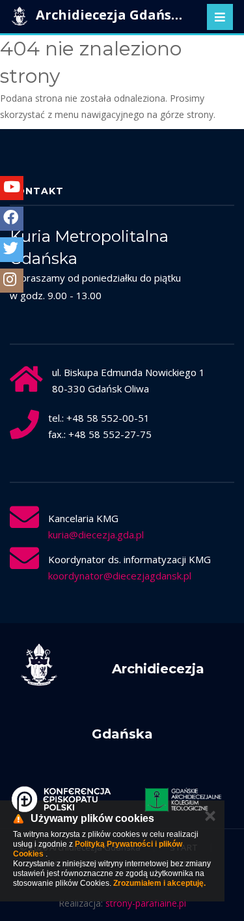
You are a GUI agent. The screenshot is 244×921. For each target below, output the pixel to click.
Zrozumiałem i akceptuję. (159, 883)
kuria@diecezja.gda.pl (96, 534)
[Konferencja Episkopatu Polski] (61, 799)
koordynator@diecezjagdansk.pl (119, 575)
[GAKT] (183, 799)
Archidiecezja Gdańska (110, 14)
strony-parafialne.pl (145, 903)
